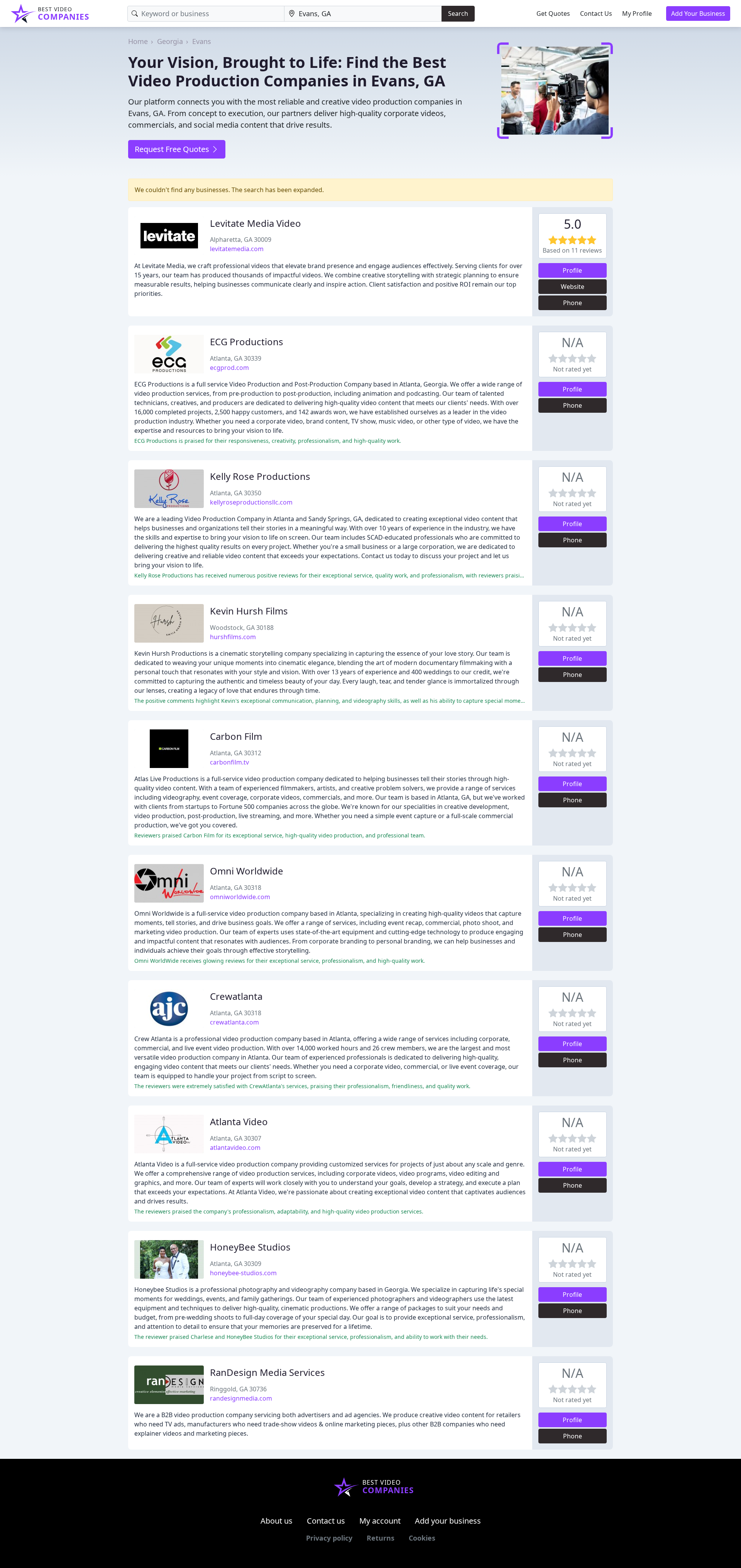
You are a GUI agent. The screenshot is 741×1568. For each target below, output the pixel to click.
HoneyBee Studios (250, 1247)
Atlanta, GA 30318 (235, 887)
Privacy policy (329, 1538)
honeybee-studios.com (243, 1273)
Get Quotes (553, 13)
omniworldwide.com (240, 897)
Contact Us (596, 13)
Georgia (170, 41)
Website (572, 286)
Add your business (448, 1521)
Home (138, 41)
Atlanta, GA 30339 (235, 358)
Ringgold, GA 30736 (238, 1389)
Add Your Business (698, 13)
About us (277, 1521)
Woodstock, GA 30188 (242, 627)
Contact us (326, 1521)
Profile (572, 270)
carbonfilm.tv (229, 762)
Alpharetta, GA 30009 (240, 239)
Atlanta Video (239, 1121)
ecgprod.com (229, 367)
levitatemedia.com (237, 249)
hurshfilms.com (233, 637)
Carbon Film (236, 736)
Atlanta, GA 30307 (235, 1138)
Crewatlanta (236, 996)
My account (380, 1521)
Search (458, 13)
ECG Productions (246, 341)
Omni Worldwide (246, 870)
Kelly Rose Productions (260, 476)
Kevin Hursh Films (249, 610)
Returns (380, 1538)
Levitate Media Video (255, 223)
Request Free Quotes (173, 149)
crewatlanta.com (234, 1022)
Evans (201, 41)
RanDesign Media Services (267, 1372)
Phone (572, 303)
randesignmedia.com (241, 1398)
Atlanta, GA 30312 (235, 753)
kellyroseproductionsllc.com (251, 502)
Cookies (422, 1538)
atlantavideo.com (235, 1147)
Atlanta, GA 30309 (235, 1263)
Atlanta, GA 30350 (235, 493)
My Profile (637, 13)
